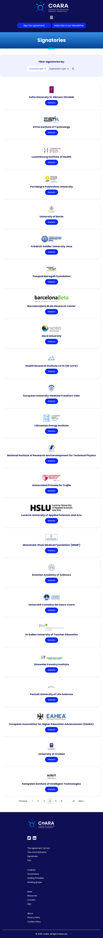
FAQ (29, 860)
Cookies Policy (34, 921)
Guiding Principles (35, 878)
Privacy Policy (33, 917)
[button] (73, 68)
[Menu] (51, 17)
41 (74, 801)
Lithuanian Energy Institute (51, 425)
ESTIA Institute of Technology (51, 127)
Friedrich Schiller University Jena (51, 246)
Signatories (32, 856)
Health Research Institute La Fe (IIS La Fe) (51, 365)
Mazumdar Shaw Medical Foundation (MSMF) (51, 545)
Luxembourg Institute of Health (51, 156)
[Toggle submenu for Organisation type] (67, 68)
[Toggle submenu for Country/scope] (45, 68)
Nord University (51, 336)
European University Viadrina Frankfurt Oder (51, 395)
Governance (33, 874)
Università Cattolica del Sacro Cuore (51, 604)
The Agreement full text (38, 848)
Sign (29, 904)
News (29, 891)
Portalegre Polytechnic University (51, 186)
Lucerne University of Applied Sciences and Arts (51, 515)
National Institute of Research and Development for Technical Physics (51, 455)
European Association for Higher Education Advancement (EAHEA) (51, 724)
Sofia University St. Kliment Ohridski (51, 97)
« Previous (22, 801)
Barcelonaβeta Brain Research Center (51, 306)
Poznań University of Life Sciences (51, 694)
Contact (31, 900)
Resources (32, 895)
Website (51, 102)
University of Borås (51, 216)
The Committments (36, 852)
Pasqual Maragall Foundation (51, 276)
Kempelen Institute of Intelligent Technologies (51, 783)
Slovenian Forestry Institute (51, 664)
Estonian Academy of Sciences (51, 574)
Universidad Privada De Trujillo (51, 485)
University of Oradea (51, 754)
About (30, 913)
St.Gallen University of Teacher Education (51, 634)
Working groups (34, 882)
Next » (81, 801)
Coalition (31, 870)
